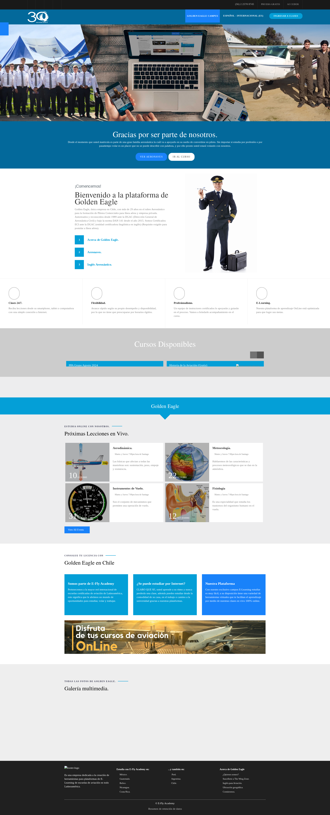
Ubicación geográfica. (233, 787)
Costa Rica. (125, 791)
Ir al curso (181, 156)
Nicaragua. (125, 787)
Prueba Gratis (270, 4)
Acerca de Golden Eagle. (103, 239)
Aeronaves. (94, 252)
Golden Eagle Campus (202, 16)
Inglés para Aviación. (232, 783)
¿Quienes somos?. (231, 774)
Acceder (293, 4)
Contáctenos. (229, 791)
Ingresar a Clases (286, 16)
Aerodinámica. (122, 448)
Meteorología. (221, 448)
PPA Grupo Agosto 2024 (83, 365)
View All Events (76, 529)
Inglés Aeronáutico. (99, 264)
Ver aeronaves (151, 156)
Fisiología (218, 488)
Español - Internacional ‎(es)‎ (243, 15)
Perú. (173, 774)
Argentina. (176, 779)
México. (123, 774)
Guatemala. (125, 779)
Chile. (174, 783)
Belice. (123, 783)
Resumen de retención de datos (165, 808)
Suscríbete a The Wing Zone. (236, 779)
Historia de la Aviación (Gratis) (188, 365)
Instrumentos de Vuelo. (128, 488)
